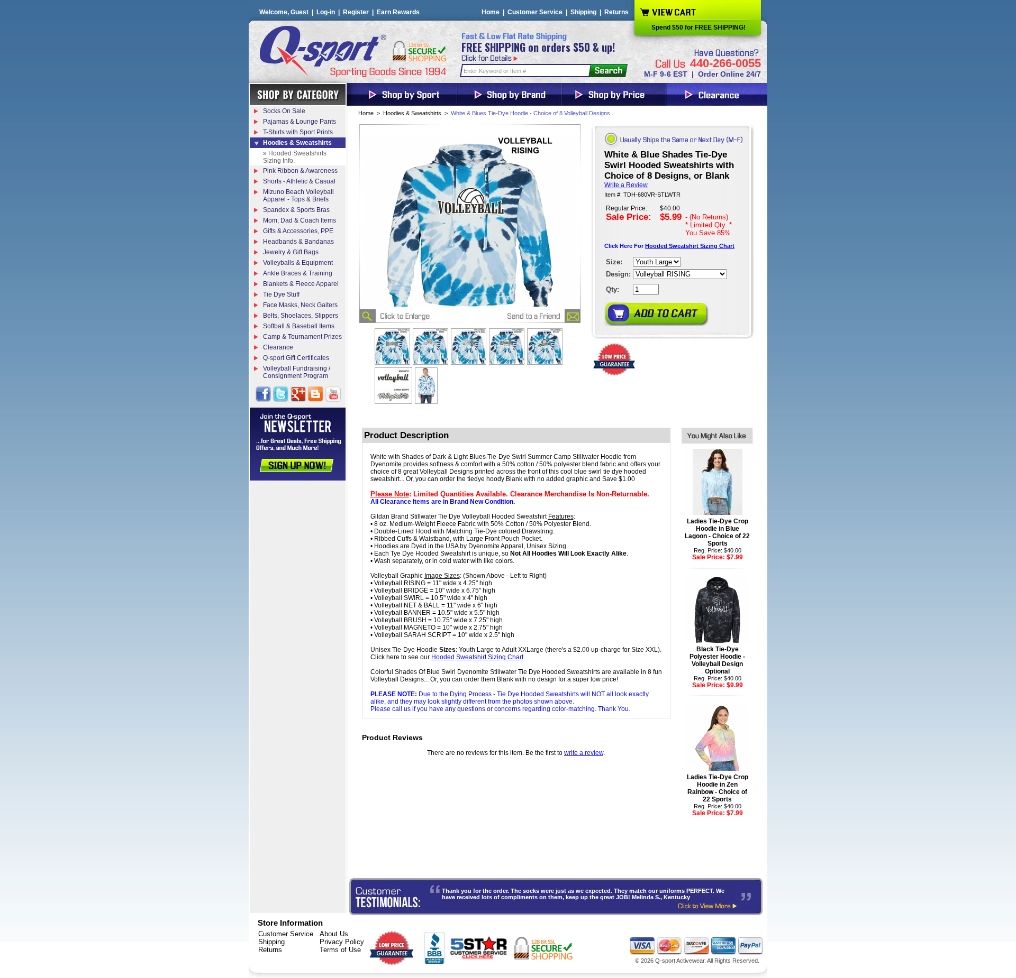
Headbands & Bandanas (298, 241)
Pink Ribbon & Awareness (300, 170)
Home (491, 12)
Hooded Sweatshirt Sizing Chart (689, 246)
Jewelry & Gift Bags (291, 252)
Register (356, 12)
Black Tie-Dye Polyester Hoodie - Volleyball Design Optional (717, 660)
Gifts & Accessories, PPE (298, 231)
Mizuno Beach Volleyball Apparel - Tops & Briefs (298, 195)
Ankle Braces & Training (297, 273)
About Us (334, 934)
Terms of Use (340, 950)
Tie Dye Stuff (281, 294)
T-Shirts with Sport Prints (298, 132)
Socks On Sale (284, 111)
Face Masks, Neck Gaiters (300, 305)
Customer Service (535, 12)
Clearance (278, 347)
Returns (616, 12)
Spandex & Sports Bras (296, 210)
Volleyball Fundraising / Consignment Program (296, 372)
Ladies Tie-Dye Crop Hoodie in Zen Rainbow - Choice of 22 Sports (717, 788)
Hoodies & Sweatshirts (412, 113)
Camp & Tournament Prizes (302, 336)
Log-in (325, 12)
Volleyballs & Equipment (298, 262)
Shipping (583, 12)
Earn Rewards (398, 12)
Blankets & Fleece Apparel (301, 284)
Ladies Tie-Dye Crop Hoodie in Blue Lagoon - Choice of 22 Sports (717, 532)
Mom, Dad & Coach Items (299, 220)
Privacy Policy (342, 942)
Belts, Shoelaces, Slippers (300, 315)
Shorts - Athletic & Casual (299, 181)
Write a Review (626, 185)
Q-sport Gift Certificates (296, 358)
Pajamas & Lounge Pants (299, 121)
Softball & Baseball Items (298, 326)
